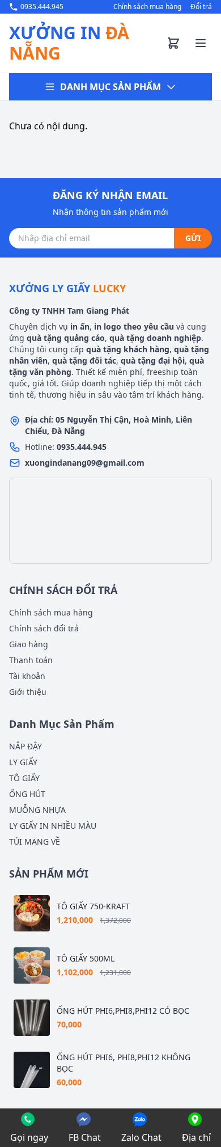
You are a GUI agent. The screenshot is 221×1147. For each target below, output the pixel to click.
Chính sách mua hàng (147, 6)
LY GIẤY (23, 762)
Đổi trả (201, 6)
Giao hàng (28, 644)
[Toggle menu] (200, 43)
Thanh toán (31, 660)
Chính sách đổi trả (44, 628)
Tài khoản (27, 676)
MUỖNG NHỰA (37, 809)
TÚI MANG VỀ (34, 841)
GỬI (193, 238)
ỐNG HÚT (27, 793)
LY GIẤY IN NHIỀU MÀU (52, 825)
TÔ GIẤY (24, 778)
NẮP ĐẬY (25, 746)
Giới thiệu (27, 691)
